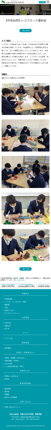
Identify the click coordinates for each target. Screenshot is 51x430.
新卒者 (7, 391)
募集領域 (8, 389)
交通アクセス (9, 310)
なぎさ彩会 (8, 363)
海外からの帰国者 (11, 397)
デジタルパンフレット (12, 313)
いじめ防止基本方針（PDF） (15, 366)
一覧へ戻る (25, 30)
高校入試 (8, 326)
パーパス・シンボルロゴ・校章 (15, 302)
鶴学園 (7, 305)
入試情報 (42, 2)
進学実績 (8, 348)
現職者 (7, 394)
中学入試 (8, 323)
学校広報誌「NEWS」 (12, 361)
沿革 (6, 307)
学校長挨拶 (8, 299)
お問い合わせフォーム (12, 407)
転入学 (7, 329)
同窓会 (7, 379)
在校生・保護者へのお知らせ (15, 358)
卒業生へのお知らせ (12, 376)
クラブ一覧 (8, 338)
